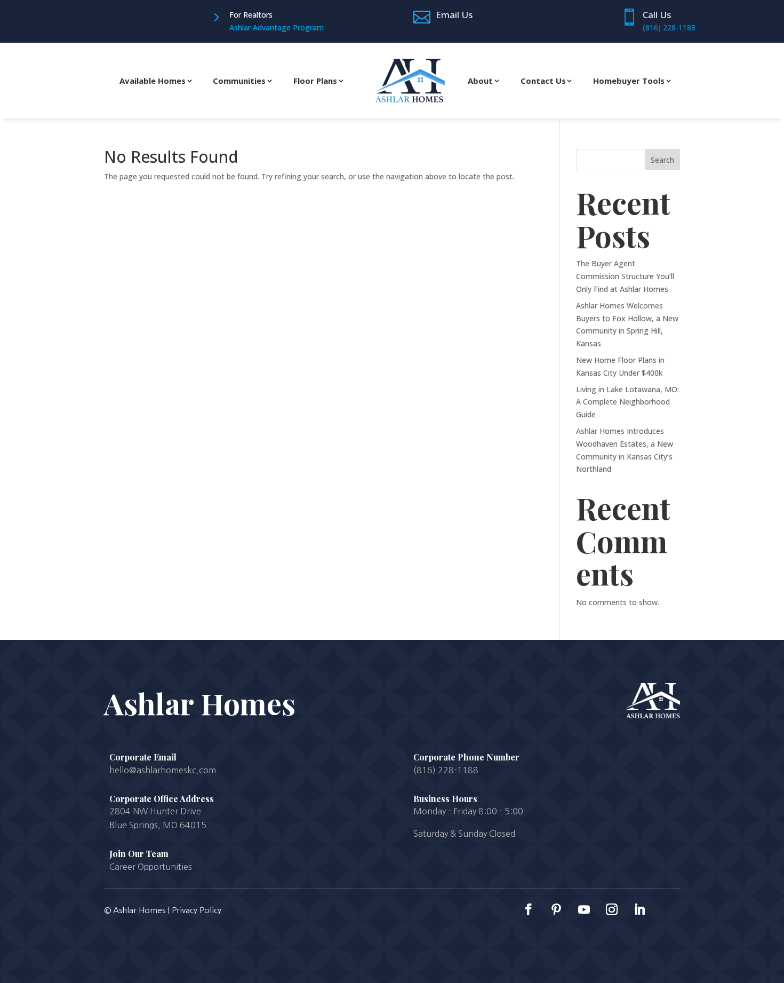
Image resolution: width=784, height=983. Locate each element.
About (480, 80)
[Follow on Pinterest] (556, 909)
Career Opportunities (150, 866)
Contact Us (543, 80)
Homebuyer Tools (629, 80)
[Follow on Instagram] (611, 909)
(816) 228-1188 (669, 27)
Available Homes (152, 80)
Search (662, 160)
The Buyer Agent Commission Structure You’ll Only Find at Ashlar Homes (625, 276)
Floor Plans (315, 80)
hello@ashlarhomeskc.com (482, 27)
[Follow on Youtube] (584, 909)
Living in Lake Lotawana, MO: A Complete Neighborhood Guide (627, 402)
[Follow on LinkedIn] (639, 909)
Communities (239, 80)
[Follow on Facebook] (528, 909)
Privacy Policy (196, 910)
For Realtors (251, 15)
